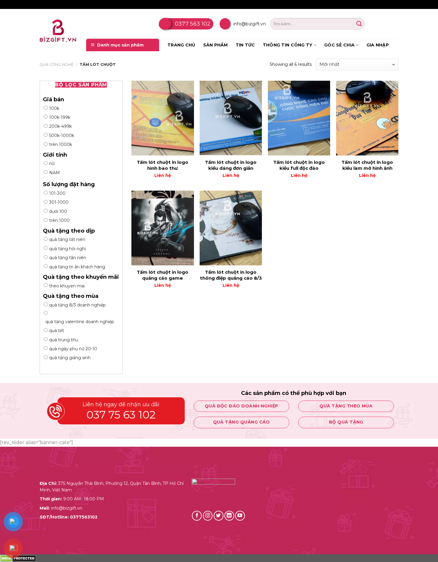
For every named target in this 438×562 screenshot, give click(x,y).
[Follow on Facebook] (197, 516)
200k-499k (60, 126)
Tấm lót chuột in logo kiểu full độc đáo (299, 165)
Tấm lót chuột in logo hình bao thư (162, 165)
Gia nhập (377, 45)
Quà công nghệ (57, 64)
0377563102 (83, 517)
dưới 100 (58, 211)
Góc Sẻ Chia (339, 45)
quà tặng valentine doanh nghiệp (79, 321)
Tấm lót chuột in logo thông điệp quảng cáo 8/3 (231, 275)
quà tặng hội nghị (67, 248)
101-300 (57, 193)
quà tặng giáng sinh (70, 357)
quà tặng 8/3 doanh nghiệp (77, 305)
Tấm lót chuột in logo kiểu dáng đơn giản (231, 165)
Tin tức (245, 45)
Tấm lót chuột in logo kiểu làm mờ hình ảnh (367, 165)
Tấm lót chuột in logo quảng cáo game (162, 275)
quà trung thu (63, 340)
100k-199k (59, 117)
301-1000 (59, 202)
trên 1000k (60, 144)
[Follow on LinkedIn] (229, 516)
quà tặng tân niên (67, 257)
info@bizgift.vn (249, 24)
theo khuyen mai (67, 286)
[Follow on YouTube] (240, 516)
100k (54, 108)
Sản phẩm (215, 45)
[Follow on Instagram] (208, 516)
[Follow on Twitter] (218, 516)
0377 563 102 (193, 24)
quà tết (56, 330)
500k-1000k (61, 135)
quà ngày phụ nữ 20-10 (73, 348)
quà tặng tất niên (67, 239)
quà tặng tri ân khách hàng (77, 267)
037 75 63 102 (121, 414)
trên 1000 (59, 220)
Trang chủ (181, 45)
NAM (54, 172)
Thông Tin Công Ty (288, 45)
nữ (52, 163)
